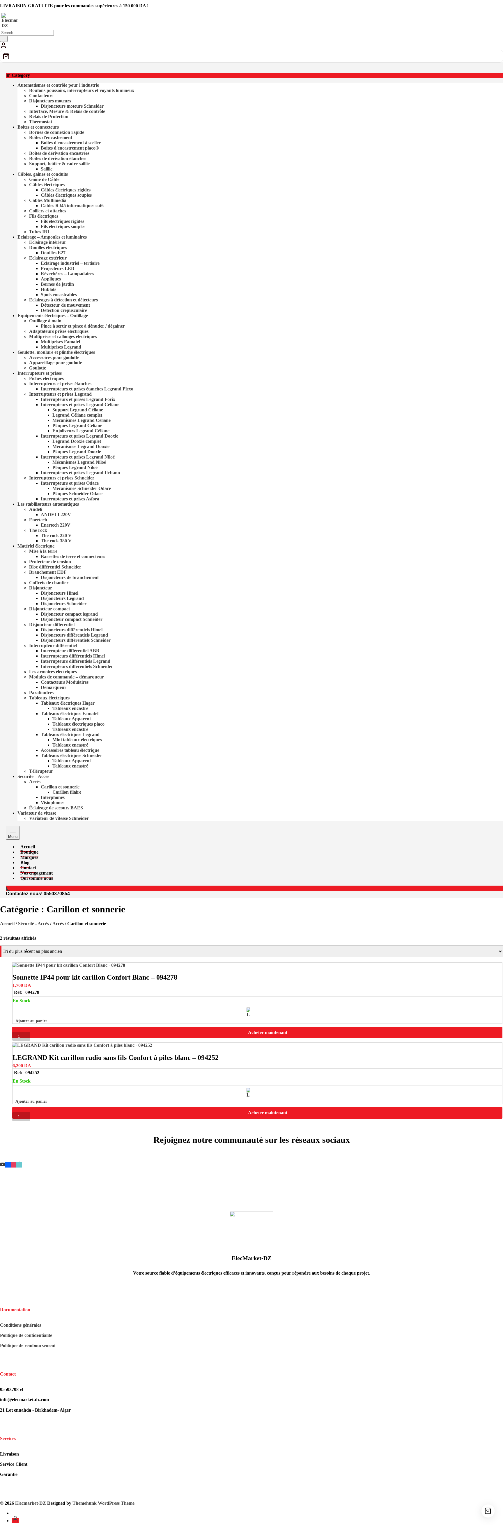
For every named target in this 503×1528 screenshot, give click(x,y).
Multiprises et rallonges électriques (63, 336)
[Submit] (4, 39)
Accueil (7, 923)
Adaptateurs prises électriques (58, 331)
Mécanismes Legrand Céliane (81, 420)
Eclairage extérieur (48, 257)
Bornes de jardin (57, 284)
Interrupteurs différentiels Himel (73, 655)
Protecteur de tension (50, 561)
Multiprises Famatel (60, 341)
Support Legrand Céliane (77, 409)
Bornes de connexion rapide (56, 132)
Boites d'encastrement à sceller (71, 142)
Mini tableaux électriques (77, 739)
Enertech (38, 519)
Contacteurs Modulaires (64, 682)
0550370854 (57, 893)
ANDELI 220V (56, 514)
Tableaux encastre (70, 708)
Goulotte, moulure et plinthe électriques (56, 352)
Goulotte (37, 367)
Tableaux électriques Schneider (71, 755)
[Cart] (251, 56)
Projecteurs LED (58, 268)
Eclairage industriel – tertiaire (70, 263)
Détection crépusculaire (64, 310)
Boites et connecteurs (38, 127)
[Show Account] (3, 47)
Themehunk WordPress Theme (103, 1503)
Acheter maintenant (267, 1032)
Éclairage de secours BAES (56, 807)
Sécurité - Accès (33, 923)
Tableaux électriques (49, 697)
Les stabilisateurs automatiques (48, 504)
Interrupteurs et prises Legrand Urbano (80, 472)
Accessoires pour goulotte (54, 357)
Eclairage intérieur (47, 242)
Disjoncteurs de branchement (70, 577)
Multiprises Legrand (61, 346)
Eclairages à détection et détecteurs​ (63, 299)
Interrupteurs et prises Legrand (60, 394)
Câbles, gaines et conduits (42, 174)
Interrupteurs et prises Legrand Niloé (78, 456)
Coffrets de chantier (48, 582)
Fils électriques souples (63, 226)
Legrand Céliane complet (77, 415)
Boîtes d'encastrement (50, 137)
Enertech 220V (55, 525)
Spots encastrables (59, 294)
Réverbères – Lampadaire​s (67, 273)
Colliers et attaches (47, 210)
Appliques (51, 278)
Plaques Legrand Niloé (75, 467)
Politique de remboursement (28, 1345)
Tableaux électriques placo (78, 724)
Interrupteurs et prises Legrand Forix (78, 399)
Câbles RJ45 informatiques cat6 (72, 205)
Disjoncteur (40, 587)
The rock (38, 530)
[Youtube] (2, 1164)
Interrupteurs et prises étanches (60, 383)
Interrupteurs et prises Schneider (61, 477)
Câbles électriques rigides (66, 189)
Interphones (53, 797)
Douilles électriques (48, 247)
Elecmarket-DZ (30, 1503)
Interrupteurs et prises (39, 373)
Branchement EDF (48, 572)
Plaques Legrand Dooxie (76, 451)
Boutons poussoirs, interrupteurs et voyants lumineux (81, 90)
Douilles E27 (53, 252)
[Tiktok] (19, 1164)
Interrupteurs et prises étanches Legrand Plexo (87, 388)
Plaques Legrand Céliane (77, 425)
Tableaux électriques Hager (68, 703)
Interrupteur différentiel (53, 645)
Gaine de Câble (44, 179)
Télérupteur (41, 771)
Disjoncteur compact (49, 608)
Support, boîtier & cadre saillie (59, 163)
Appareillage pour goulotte (55, 362)
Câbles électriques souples (66, 195)
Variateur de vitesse (36, 813)
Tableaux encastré (70, 729)
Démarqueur (53, 687)
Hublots (48, 289)
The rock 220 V (56, 535)
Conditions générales (20, 1325)
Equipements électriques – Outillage (52, 315)
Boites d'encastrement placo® (70, 147)
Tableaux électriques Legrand (70, 734)
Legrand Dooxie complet (76, 441)
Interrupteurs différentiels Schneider (77, 666)
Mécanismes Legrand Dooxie (80, 446)
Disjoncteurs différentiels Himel (71, 629)
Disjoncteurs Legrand (62, 598)
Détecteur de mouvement (65, 305)
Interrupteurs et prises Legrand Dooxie (79, 435)
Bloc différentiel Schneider (55, 566)
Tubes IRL (40, 231)
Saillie (46, 168)
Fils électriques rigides (62, 221)
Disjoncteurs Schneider (63, 603)
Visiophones (52, 802)
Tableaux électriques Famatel (69, 713)
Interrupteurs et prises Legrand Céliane (80, 404)
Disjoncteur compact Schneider (71, 619)
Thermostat (40, 121)
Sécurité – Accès (33, 776)
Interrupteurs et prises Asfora (70, 498)
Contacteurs (41, 95)
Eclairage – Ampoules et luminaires (52, 236)
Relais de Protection (48, 116)
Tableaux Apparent (71, 718)
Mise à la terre (43, 551)
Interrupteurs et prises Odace (70, 483)
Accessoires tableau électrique (70, 750)
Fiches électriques (46, 378)
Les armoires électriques (53, 671)
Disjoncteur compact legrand (69, 614)
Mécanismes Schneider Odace (81, 488)
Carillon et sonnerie (60, 786)
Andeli (35, 509)
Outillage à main (45, 320)
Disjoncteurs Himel (59, 593)
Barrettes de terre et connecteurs (73, 556)
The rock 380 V (56, 540)
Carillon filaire (66, 792)
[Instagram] (13, 1164)
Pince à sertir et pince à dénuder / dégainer (83, 326)
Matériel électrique (35, 545)
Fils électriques (43, 216)
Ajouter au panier (31, 1021)
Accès (34, 781)
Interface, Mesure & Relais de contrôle (67, 111)
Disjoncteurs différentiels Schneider (76, 640)
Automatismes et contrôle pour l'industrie (58, 85)
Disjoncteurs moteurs (50, 100)
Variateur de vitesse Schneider (59, 818)
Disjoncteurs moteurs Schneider (72, 106)
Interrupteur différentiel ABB (70, 650)
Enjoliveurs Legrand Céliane (80, 430)
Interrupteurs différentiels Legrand (75, 661)
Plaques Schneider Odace (77, 493)
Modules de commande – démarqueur (66, 676)
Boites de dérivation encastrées (59, 153)
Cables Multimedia (47, 200)
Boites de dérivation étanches (57, 158)
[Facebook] (8, 1164)
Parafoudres (41, 692)
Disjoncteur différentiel (52, 624)
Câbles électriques (47, 184)
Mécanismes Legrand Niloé (79, 462)
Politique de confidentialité (26, 1335)
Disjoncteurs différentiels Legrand (74, 634)
